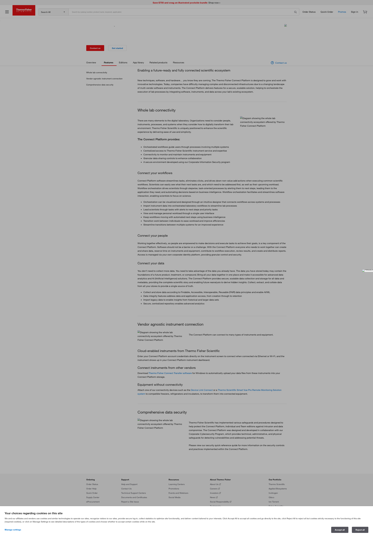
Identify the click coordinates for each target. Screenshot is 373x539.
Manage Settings (13, 529)
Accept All (340, 530)
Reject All (360, 530)
